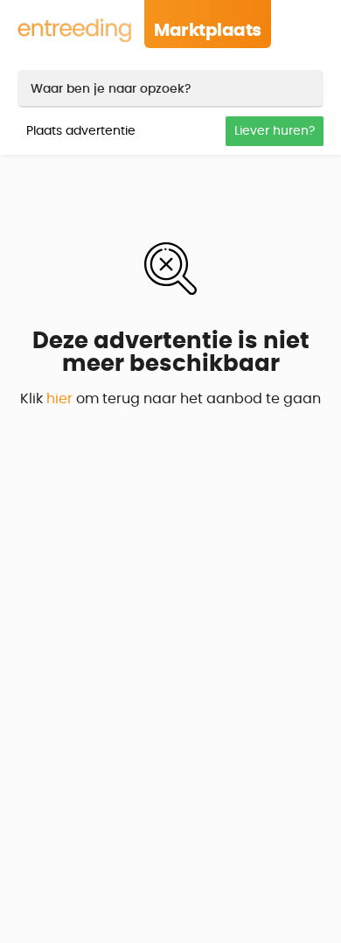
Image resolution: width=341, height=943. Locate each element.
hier (59, 399)
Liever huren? (274, 131)
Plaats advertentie (81, 131)
